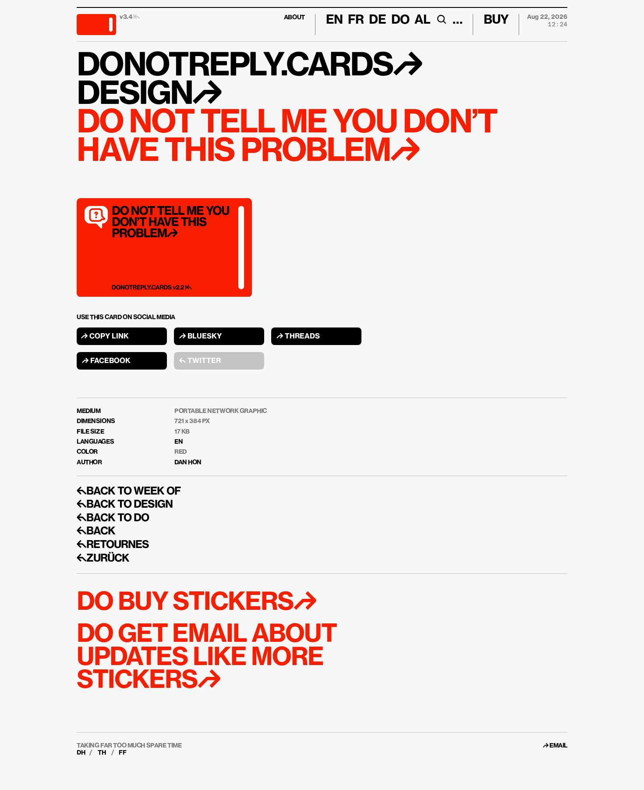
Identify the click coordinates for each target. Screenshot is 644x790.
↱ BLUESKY (200, 336)
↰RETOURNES (113, 545)
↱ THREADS (298, 336)
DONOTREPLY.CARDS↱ (249, 66)
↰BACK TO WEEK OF (128, 491)
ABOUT (294, 17)
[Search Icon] (441, 19)
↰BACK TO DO (113, 518)
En (334, 20)
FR (356, 20)
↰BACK (96, 531)
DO (400, 20)
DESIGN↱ (149, 95)
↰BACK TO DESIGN (125, 504)
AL (422, 20)
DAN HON (188, 462)
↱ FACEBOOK (106, 361)
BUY (496, 20)
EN (178, 442)
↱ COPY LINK (105, 336)
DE (377, 20)
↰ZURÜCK (103, 558)
